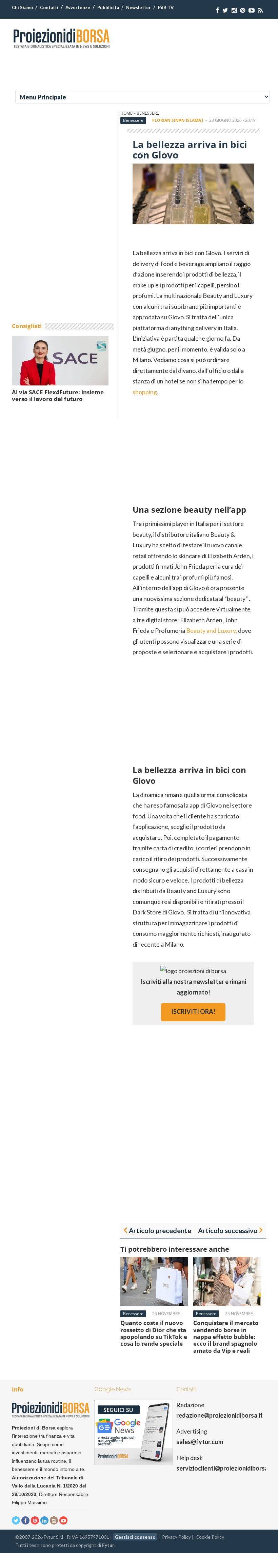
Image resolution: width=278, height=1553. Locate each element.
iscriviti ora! (193, 1011)
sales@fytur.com (199, 1441)
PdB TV (166, 7)
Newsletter (138, 7)
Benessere (148, 113)
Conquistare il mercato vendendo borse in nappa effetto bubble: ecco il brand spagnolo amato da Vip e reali (226, 1337)
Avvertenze (77, 7)
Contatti (49, 7)
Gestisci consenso (135, 1537)
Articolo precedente (160, 1230)
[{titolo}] (217, 10)
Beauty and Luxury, (211, 630)
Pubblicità (108, 7)
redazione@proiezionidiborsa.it (219, 1415)
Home (126, 113)
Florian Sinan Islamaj (177, 120)
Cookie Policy (210, 1537)
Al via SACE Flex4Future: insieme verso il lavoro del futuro (58, 395)
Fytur (108, 1545)
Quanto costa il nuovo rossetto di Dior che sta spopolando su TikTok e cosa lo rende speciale (153, 1333)
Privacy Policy (176, 1537)
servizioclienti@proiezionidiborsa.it (225, 1468)
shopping (145, 392)
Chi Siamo (22, 7)
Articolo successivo (228, 1230)
